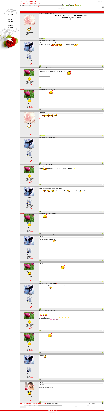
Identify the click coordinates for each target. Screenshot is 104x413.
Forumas (21, 6)
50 (56, 137)
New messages (22, 3)
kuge (21, 40)
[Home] (100, 1)
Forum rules (32, 3)
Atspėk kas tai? (49, 6)
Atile (20, 13)
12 (36, 5)
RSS (39, 3)
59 (56, 353)
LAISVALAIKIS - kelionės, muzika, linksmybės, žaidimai (32, 6)
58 (56, 332)
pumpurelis (22, 67)
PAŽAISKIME (44, 6)
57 (56, 310)
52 (56, 186)
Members (27, 3)
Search (36, 3)
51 (56, 164)
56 (56, 283)
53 (56, 213)
